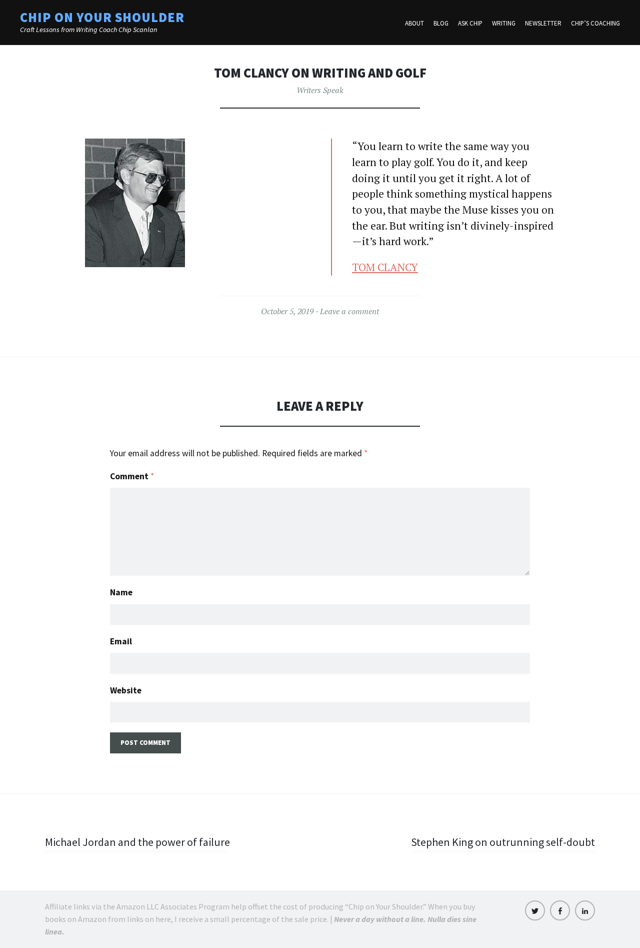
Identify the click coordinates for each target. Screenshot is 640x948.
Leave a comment (349, 311)
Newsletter (543, 24)
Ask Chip (470, 24)
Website (126, 690)
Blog (441, 24)
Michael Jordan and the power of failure (137, 842)
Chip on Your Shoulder (102, 17)
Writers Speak (320, 90)
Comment (132, 476)
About (414, 24)
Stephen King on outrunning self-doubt (503, 842)
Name (121, 592)
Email (121, 641)
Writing (504, 24)
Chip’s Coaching (595, 24)
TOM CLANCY (385, 267)
